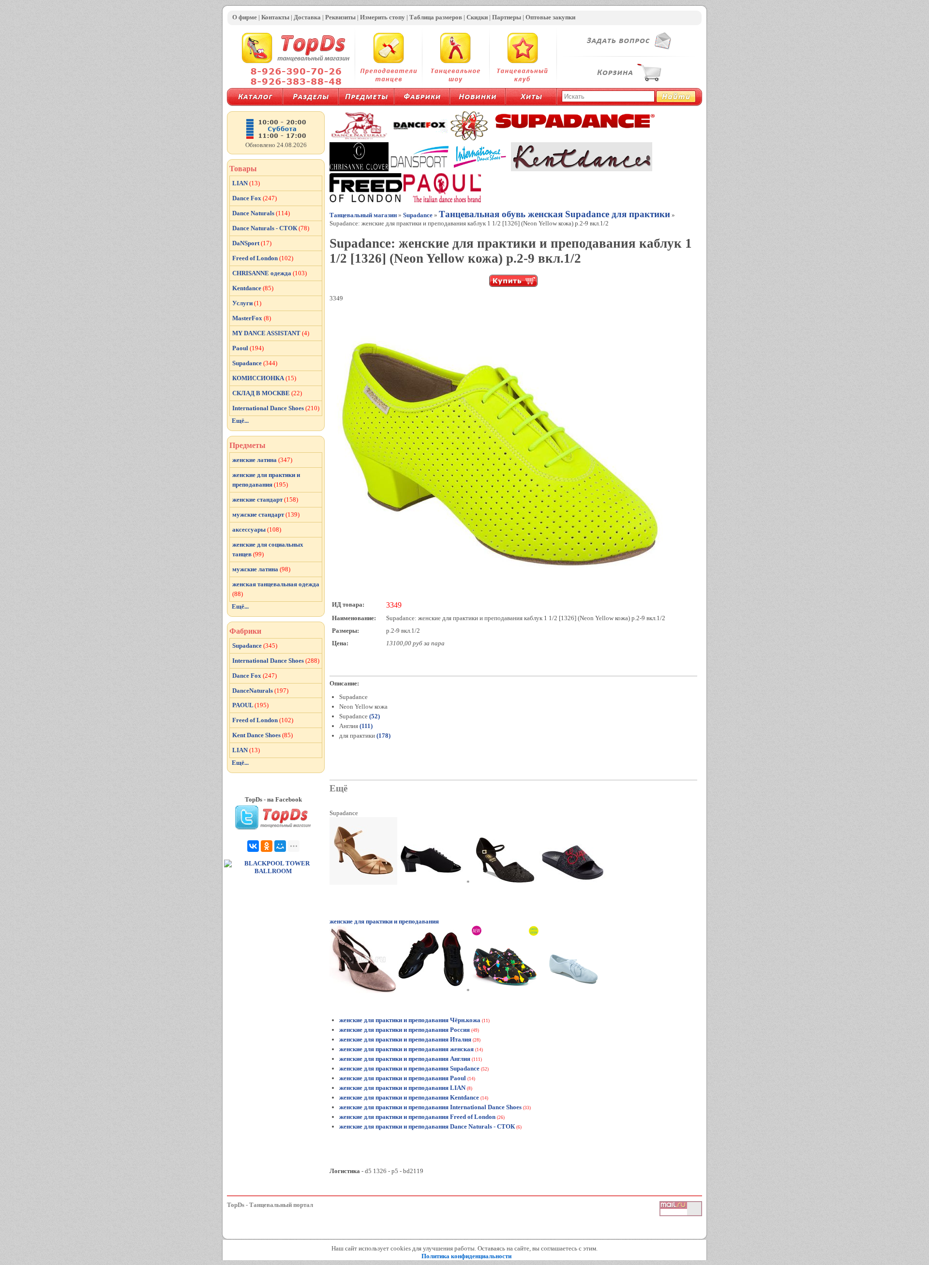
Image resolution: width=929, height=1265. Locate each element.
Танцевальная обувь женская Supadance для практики (554, 214)
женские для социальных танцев (267, 549)
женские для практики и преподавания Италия (405, 1039)
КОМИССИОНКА (264, 378)
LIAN (246, 183)
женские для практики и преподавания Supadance (409, 1068)
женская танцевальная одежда (275, 588)
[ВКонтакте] (253, 846)
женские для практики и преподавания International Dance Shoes (430, 1107)
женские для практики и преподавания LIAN (402, 1087)
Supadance (418, 215)
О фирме (244, 17)
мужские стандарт (266, 514)
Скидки (477, 17)
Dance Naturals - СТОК (270, 228)
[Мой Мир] (280, 846)
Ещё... (240, 420)
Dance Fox (254, 198)
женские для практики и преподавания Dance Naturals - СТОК (427, 1126)
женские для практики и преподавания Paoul (402, 1078)
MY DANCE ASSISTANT (270, 333)
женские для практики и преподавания (384, 921)
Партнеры (506, 17)
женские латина (262, 459)
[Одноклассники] (266, 846)
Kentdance (252, 288)
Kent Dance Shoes (262, 735)
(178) (382, 735)
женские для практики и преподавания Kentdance (409, 1097)
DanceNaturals (260, 690)
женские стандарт (265, 499)
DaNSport (251, 243)
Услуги (246, 303)
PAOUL (250, 705)
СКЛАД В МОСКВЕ (267, 393)
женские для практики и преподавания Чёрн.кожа (409, 1020)
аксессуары (256, 529)
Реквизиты (340, 17)
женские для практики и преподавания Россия (404, 1029)
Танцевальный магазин (363, 215)
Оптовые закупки (550, 17)
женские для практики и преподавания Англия (404, 1058)
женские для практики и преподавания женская (406, 1049)
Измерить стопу (382, 17)
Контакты (275, 17)
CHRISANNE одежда (269, 273)
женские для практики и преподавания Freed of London (417, 1116)
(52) (374, 716)
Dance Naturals (261, 213)
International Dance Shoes (275, 408)
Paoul (248, 348)
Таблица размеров (435, 17)
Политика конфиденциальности (466, 1256)
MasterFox (251, 318)
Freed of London (262, 258)
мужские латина (261, 569)
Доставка (307, 17)
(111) (365, 725)
